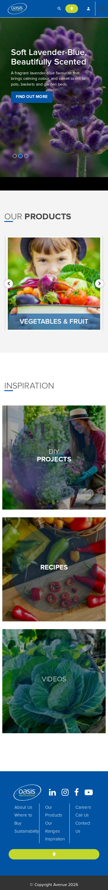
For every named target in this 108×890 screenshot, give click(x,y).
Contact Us (82, 827)
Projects (54, 455)
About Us (23, 807)
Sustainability (26, 831)
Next (99, 283)
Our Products (53, 811)
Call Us (82, 815)
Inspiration (55, 839)
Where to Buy (23, 819)
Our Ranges (52, 827)
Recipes (54, 567)
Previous (8, 283)
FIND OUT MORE (32, 97)
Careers (83, 807)
